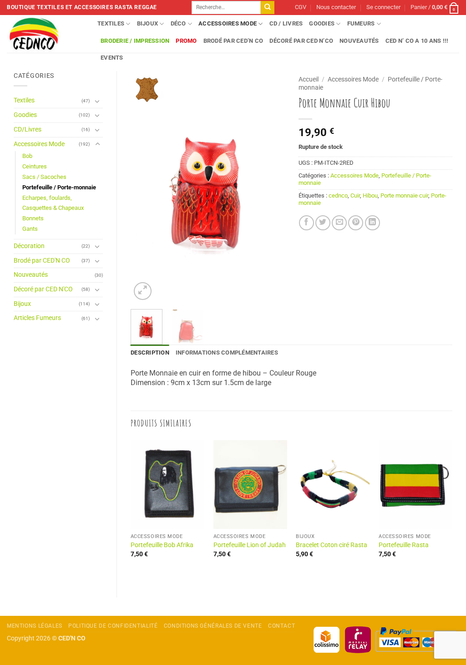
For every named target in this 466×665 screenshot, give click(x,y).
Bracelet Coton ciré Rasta (331, 545)
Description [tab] (150, 352)
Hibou (370, 195)
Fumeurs (361, 23)
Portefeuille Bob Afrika (162, 545)
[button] (383, 7)
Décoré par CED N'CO (43, 289)
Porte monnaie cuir (404, 195)
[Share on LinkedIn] (372, 222)
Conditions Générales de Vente (213, 626)
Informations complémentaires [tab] (227, 352)
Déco (178, 23)
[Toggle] (97, 101)
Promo (186, 40)
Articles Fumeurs (37, 318)
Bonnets (33, 218)
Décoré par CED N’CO (301, 40)
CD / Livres (286, 23)
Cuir (355, 195)
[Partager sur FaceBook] (306, 222)
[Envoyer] (267, 8)
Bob (27, 155)
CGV (300, 7)
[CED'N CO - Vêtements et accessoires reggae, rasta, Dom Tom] (45, 34)
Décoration (29, 246)
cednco (338, 195)
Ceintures (34, 166)
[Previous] (145, 186)
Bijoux (147, 23)
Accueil (309, 79)
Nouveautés (359, 40)
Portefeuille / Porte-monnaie (59, 187)
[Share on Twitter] (322, 222)
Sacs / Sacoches (44, 176)
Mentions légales (34, 626)
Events (112, 57)
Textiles (110, 23)
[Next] (270, 186)
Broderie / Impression (135, 40)
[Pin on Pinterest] (355, 222)
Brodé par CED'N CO (42, 260)
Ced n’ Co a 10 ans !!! (417, 40)
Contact (281, 626)
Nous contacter (336, 7)
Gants (30, 228)
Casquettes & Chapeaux (53, 207)
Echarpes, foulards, (47, 197)
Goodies (321, 23)
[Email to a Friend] (339, 222)
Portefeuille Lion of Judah (249, 545)
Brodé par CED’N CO (233, 40)
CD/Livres (27, 129)
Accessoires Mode (227, 23)
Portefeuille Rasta (404, 545)
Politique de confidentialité (112, 626)
